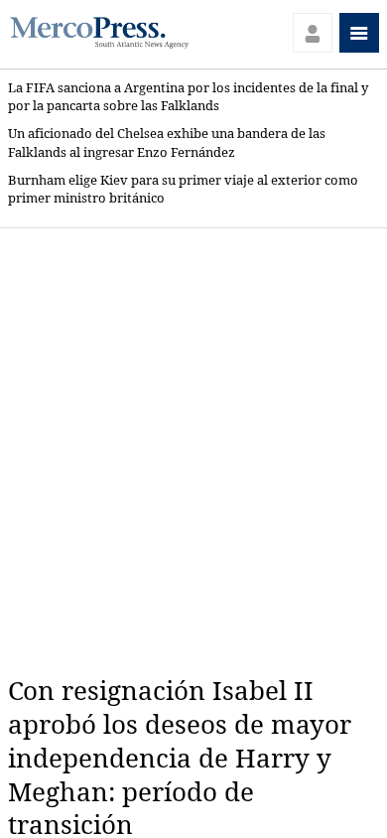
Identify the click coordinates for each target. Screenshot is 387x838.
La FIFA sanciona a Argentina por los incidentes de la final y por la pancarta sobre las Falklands (188, 96)
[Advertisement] (193, 451)
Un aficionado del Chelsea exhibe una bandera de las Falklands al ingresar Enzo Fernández (166, 142)
